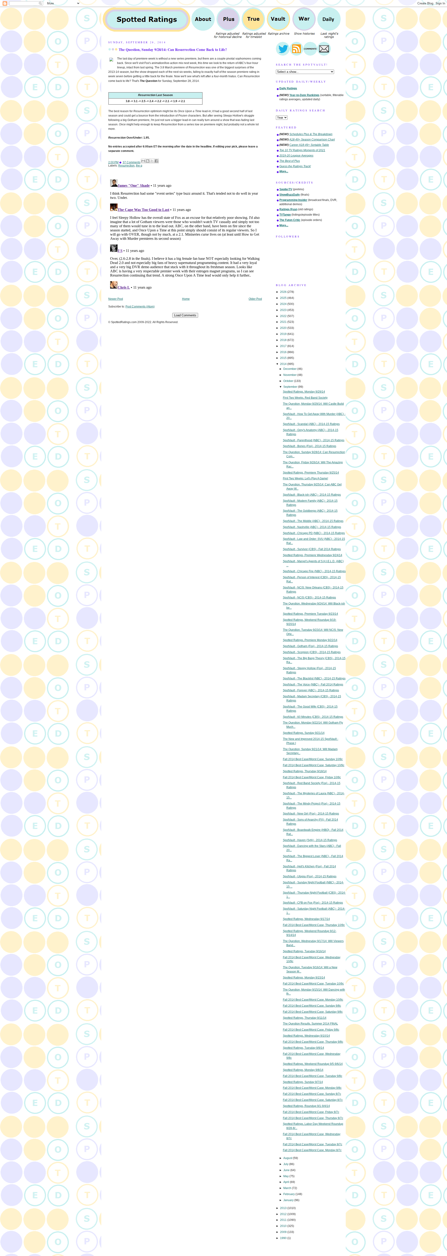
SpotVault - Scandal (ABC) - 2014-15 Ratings (311, 424)
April (286, 1182)
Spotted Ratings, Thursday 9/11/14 (304, 1017)
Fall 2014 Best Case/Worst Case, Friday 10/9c (312, 777)
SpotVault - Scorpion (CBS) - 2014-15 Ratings (312, 652)
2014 (283, 364)
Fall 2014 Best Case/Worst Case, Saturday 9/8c (313, 1011)
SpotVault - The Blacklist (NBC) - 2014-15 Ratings (314, 678)
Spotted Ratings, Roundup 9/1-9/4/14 (306, 1106)
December (290, 369)
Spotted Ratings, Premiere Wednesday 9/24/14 (312, 555)
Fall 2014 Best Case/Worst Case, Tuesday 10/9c (313, 983)
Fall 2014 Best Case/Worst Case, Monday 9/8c (312, 1087)
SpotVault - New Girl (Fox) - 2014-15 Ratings (311, 813)
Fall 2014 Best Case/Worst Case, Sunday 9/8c (312, 1005)
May (286, 1176)
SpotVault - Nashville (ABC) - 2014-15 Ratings (312, 527)
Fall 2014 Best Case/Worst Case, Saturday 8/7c (313, 1100)
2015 (283, 358)
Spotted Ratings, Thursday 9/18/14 (305, 771)
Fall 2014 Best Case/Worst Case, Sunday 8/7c (312, 1094)
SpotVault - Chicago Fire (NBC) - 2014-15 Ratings (314, 571)
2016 (283, 352)
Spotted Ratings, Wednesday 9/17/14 (306, 919)
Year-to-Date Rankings (304, 95)
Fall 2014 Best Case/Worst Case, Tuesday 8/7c (312, 1144)
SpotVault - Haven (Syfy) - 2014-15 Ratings (310, 840)
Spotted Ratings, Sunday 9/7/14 (303, 1082)
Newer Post (115, 299)
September (290, 386)
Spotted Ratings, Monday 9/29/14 (304, 391)
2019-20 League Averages (296, 155)
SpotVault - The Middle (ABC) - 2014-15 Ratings (313, 521)
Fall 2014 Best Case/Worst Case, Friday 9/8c (311, 1029)
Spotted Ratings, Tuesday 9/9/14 (303, 1047)
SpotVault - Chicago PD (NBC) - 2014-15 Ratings (314, 533)
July (286, 1164)
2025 (283, 298)
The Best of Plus (289, 161)
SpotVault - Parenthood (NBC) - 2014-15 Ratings (313, 440)
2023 (283, 310)
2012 (283, 1214)
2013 (283, 1208)
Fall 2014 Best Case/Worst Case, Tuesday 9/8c (312, 1076)
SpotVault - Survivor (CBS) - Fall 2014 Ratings (312, 549)
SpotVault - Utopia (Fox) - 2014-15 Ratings (309, 876)
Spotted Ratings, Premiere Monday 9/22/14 (310, 640)
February (289, 1194)
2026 (283, 292)
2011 (283, 1220)
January (288, 1200)
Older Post (255, 299)
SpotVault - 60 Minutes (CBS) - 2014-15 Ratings (313, 716)
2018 (283, 340)
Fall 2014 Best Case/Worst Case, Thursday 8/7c (313, 1118)
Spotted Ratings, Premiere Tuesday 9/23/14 (310, 613)
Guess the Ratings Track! (295, 166)
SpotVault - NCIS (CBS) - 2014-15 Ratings (309, 597)
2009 (283, 1232)
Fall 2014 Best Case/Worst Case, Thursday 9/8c (313, 1041)
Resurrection (126, 165)
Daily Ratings (288, 88)
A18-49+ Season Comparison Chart (312, 139)
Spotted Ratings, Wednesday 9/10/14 (306, 1035)
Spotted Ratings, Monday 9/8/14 (303, 1070)
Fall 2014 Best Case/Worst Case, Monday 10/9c (313, 999)
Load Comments (185, 315)
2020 (283, 328)
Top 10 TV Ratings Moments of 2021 (302, 150)
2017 (283, 346)
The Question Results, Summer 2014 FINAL (310, 1023)
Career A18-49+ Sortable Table (309, 145)
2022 (283, 316)
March (287, 1188)
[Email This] (143, 161)
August (288, 1158)
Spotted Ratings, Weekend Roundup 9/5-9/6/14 (313, 1064)
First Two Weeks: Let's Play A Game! (305, 478)
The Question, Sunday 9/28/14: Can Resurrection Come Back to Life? (173, 49)
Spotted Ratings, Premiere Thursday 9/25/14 (311, 472)
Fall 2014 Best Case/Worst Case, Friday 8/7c (311, 1112)
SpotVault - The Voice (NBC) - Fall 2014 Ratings (313, 684)
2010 (283, 1226)
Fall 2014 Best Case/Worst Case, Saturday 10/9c (313, 765)
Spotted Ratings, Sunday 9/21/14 (304, 733)
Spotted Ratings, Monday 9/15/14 (304, 977)
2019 (283, 334)
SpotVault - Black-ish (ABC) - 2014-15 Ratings (312, 494)
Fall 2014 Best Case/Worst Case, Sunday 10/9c (313, 759)
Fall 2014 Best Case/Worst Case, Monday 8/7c (312, 1150)
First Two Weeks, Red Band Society (305, 397)
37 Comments (131, 162)
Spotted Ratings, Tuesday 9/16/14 (304, 951)
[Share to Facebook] (156, 161)
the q (139, 165)
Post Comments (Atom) (140, 306)
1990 (283, 1238)
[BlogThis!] (147, 161)
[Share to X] (152, 161)
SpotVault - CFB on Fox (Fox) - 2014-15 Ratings (313, 902)
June (286, 1170)
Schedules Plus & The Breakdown (310, 134)
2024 (283, 304)
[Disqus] (185, 235)
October (288, 381)
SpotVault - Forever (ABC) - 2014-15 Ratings (311, 690)
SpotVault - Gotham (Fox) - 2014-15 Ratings (310, 646)
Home (186, 299)
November (290, 375)
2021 (283, 322)
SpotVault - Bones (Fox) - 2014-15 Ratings (309, 446)
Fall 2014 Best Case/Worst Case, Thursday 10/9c (314, 925)
